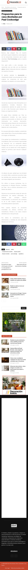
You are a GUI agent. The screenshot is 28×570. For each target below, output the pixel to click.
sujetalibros (21, 253)
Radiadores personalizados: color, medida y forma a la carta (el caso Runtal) (17, 341)
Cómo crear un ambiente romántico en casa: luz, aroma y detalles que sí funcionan (18, 359)
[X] (15, 555)
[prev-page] (3, 301)
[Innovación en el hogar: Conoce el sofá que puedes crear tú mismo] (5, 295)
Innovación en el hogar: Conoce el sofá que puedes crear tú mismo (18, 295)
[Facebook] (12, 555)
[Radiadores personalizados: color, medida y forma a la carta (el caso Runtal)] (5, 342)
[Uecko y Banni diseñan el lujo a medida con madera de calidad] (5, 280)
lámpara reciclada (5, 253)
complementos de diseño (7, 251)
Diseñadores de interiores (10, 7)
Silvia (4, 23)
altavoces (8, 249)
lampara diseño (17, 251)
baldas (12, 249)
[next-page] (5, 301)
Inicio (3, 7)
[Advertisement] (14, 458)
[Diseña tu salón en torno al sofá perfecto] (5, 287)
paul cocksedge (14, 253)
